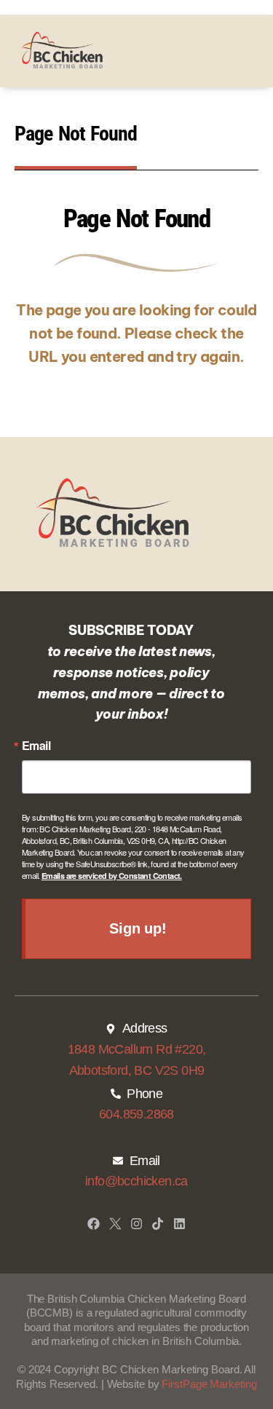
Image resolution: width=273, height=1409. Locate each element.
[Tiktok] (157, 1223)
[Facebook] (93, 1223)
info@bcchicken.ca (136, 1181)
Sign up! (138, 928)
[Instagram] (136, 1223)
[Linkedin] (179, 1223)
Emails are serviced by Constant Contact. (111, 875)
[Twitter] (115, 1223)
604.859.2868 (136, 1114)
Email (36, 745)
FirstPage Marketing (209, 1384)
